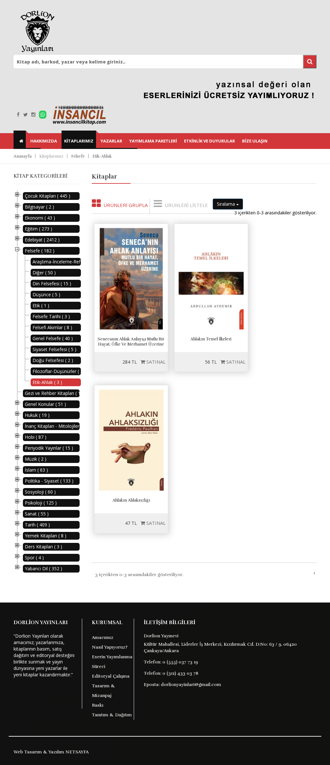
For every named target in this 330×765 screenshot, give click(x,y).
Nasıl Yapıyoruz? (110, 647)
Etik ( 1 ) (41, 305)
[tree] (48, 382)
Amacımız (102, 637)
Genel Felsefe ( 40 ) (53, 338)
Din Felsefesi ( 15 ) (52, 283)
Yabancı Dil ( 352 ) (43, 568)
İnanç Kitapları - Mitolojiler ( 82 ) (52, 426)
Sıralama (226, 204)
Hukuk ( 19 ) (37, 415)
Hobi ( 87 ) (35, 437)
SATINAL (155, 361)
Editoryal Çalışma (111, 676)
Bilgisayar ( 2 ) (39, 207)
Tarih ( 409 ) (37, 525)
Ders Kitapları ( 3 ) (43, 547)
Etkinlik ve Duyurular (209, 141)
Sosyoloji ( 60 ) (40, 492)
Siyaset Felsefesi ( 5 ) (54, 349)
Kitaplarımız (78, 141)
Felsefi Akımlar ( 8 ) (52, 327)
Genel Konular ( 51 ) (45, 404)
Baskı (97, 705)
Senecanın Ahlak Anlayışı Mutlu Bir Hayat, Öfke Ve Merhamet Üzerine (131, 342)
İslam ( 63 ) (36, 470)
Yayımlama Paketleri (153, 141)
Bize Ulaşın (254, 141)
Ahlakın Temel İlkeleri (210, 339)
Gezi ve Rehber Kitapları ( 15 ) (52, 393)
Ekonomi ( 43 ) (40, 218)
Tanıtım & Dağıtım (112, 715)
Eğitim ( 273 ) (38, 229)
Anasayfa (23, 156)
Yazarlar (111, 141)
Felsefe (78, 156)
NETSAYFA (77, 752)
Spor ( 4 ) (34, 557)
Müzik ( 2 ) (35, 459)
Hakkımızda (43, 141)
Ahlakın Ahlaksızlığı (131, 500)
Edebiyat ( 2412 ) (42, 240)
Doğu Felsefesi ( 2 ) (53, 360)
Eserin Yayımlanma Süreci (112, 661)
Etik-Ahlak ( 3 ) (47, 382)
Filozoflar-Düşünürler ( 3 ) (57, 371)
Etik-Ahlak (102, 156)
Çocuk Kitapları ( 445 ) (47, 196)
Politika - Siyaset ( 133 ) (49, 481)
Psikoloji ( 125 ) (41, 503)
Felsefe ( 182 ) (39, 251)
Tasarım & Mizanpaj (103, 690)
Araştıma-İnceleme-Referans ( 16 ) (57, 262)
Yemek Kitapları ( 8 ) (45, 536)
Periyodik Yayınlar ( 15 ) (49, 448)
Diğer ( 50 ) (44, 273)
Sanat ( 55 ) (37, 514)
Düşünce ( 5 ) (46, 294)
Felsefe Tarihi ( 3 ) (51, 316)
